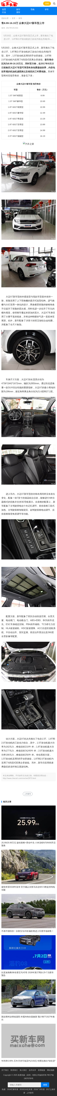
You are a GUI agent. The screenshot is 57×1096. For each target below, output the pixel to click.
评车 (47, 9)
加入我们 (23, 1070)
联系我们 (14, 1070)
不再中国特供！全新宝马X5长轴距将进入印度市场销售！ (27, 931)
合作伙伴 (32, 1070)
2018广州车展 (39, 1089)
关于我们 (5, 1070)
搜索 (45, 1085)
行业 (4, 12)
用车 (18, 12)
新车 (18, 9)
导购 (32, 9)
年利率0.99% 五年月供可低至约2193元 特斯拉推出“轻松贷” (28, 1061)
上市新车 (27, 794)
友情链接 (41, 1070)
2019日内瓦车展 (26, 1089)
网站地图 (50, 1070)
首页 (4, 9)
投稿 (47, 3)
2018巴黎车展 (12, 1089)
